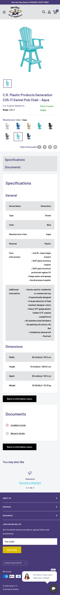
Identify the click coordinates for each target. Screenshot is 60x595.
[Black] (50, 126)
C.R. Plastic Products (13, 106)
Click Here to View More (30, 483)
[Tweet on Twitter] (50, 147)
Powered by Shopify (11, 589)
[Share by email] (55, 147)
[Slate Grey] (7, 136)
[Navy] (28, 136)
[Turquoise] (39, 126)
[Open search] (43, 12)
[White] (7, 126)
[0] (55, 12)
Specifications (15, 159)
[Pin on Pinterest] (45, 147)
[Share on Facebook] (39, 147)
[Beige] (28, 126)
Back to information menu (19, 398)
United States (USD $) (12, 563)
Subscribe (12, 549)
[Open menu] (4, 12)
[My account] (49, 12)
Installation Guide (18, 425)
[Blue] (18, 126)
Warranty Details (17, 433)
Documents (13, 167)
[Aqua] (18, 136)
